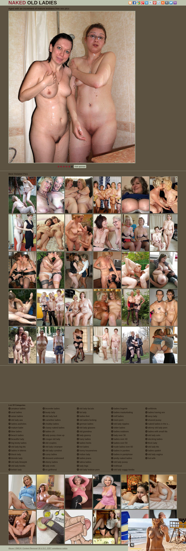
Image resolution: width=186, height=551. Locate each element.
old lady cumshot (53, 450)
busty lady (50, 412)
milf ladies (118, 416)
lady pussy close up (54, 435)
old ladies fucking (87, 420)
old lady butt (51, 416)
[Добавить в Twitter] (171, 2)
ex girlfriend (51, 470)
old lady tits (153, 447)
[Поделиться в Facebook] (134, 2)
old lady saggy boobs (123, 470)
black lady (16, 454)
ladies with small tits (157, 431)
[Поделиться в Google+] (142, 2)
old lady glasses (87, 428)
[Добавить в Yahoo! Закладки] (175, 2)
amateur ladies (18, 408)
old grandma (85, 431)
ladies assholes (18, 424)
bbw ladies (16, 431)
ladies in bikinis (18, 450)
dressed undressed (54, 458)
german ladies (86, 424)
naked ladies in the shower (160, 424)
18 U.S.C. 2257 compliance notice (52, 548)
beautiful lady (17, 439)
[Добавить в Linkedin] (146, 2)
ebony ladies (51, 462)
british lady (16, 470)
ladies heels (85, 443)
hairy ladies (85, 439)
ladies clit (49, 431)
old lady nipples (121, 424)
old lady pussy (120, 462)
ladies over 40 (120, 439)
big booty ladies (18, 443)
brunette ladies (52, 408)
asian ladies (17, 416)
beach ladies (17, 435)
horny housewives (88, 450)
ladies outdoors (121, 431)
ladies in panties (121, 450)
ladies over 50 (120, 443)
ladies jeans (85, 458)
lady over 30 (119, 435)
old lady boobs (18, 466)
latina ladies (85, 462)
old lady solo (153, 435)
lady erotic (50, 466)
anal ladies (16, 412)
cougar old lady (52, 439)
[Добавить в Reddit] (158, 2)
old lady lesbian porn (89, 470)
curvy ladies (51, 454)
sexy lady (152, 416)
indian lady (84, 454)
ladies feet (84, 416)
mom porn (118, 420)
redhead (117, 466)
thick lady (152, 443)
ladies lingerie (120, 408)
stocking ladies (154, 439)
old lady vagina (155, 454)
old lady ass (17, 420)
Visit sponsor (80, 166)
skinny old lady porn (157, 428)
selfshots (152, 408)
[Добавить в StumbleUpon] (162, 2)
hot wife (151, 458)
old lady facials (86, 408)
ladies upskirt (154, 450)
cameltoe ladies (53, 420)
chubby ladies (52, 424)
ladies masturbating (123, 412)
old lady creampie (53, 447)
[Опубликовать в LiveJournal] (150, 2)
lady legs (83, 466)
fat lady (82, 412)
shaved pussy (154, 420)
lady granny (85, 435)
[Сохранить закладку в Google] (138, 2)
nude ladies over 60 (123, 447)
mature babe (17, 428)
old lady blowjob (19, 462)
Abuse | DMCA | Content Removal (23, 548)
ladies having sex (156, 412)
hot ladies (84, 447)
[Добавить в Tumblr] (167, 2)
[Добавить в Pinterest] (154, 2)
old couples (51, 443)
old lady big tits (18, 447)
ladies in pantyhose (123, 454)
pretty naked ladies (122, 458)
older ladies (119, 428)
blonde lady (16, 458)
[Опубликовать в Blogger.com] (130, 2)
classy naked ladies (54, 428)
